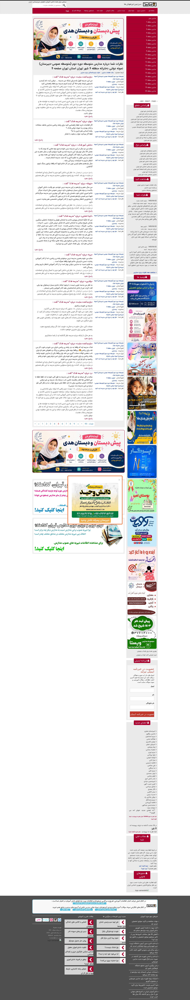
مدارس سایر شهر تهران (150, 140)
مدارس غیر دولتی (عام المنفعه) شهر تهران (145, 169)
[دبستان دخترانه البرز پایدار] (142, 325)
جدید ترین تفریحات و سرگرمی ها (114, 916)
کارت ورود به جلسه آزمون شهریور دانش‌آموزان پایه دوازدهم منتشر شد (145, 929)
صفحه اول (151, 11)
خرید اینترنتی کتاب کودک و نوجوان (146, 655)
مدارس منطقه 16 (150, 76)
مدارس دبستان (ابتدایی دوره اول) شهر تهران (144, 119)
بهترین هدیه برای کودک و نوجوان (147, 651)
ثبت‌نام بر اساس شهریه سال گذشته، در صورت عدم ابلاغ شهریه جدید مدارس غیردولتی (145, 959)
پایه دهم (65, 910)
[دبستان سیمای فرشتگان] (142, 359)
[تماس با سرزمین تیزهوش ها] (38, 919)
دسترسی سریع (141, 11)
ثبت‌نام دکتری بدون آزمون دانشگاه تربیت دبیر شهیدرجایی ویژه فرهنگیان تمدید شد (143, 944)
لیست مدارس (121, 11)
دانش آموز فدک (84, 145)
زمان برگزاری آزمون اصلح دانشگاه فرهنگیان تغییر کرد (146, 967)
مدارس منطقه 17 (150, 80)
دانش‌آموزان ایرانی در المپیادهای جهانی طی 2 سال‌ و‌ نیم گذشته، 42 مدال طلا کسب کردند (144, 994)
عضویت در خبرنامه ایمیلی (142, 714)
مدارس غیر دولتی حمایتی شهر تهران (146, 167)
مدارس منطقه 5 (151, 36)
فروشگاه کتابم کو (76, 11)
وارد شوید (144, 869)
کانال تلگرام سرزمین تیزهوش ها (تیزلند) (89, 903)
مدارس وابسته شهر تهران (149, 172)
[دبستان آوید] (142, 530)
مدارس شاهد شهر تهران (150, 164)
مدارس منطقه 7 (151, 44)
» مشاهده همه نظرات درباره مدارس (145, 272)
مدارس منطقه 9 (151, 51)
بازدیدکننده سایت (84, 77)
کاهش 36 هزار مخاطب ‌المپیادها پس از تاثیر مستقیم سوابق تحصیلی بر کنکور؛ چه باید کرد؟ (144, 937)
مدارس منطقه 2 (151, 25)
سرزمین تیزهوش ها (132, 4)
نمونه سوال (131, 11)
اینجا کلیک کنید (143, 866)
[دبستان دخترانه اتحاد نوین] (142, 564)
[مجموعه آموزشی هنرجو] (142, 598)
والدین (88, 281)
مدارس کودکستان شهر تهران (148, 111)
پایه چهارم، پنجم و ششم (106, 910)
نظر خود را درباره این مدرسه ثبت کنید (106, 92)
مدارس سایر (152, 18)
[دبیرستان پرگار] (142, 461)
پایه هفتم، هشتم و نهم (83, 910)
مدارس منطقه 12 (150, 62)
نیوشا (89, 183)
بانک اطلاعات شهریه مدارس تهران (147, 185)
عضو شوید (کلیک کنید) (135, 832)
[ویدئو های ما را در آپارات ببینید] (51, 919)
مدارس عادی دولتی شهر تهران (148, 153)
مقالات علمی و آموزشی (85, 916)
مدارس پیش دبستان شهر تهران (148, 114)
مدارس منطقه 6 (151, 40)
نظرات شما (100, 11)
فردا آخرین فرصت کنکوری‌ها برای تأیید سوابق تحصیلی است (144, 986)
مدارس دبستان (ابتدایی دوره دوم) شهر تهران (144, 122)
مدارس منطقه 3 (151, 29)
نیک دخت (144, 229)
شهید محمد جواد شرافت (140, 203)
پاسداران (114, 84)
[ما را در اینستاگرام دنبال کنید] (55, 919)
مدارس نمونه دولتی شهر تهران (148, 159)
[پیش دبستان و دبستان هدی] (78, 39)
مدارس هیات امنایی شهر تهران (148, 161)
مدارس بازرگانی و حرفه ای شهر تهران (146, 138)
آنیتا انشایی (86, 216)
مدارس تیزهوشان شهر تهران (149, 151)
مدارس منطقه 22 (150, 91)
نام (153, 694)
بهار (90, 121)
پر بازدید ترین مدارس (150, 188)
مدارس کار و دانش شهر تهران (148, 135)
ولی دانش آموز (142, 247)
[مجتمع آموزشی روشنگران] (142, 427)
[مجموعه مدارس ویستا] (142, 632)
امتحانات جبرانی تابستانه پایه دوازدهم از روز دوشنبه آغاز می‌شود (144, 973)
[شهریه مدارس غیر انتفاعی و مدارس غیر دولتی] (78, 535)
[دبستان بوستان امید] (142, 496)
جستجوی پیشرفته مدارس (149, 190)
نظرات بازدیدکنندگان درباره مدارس (90, 73)
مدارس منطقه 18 (150, 84)
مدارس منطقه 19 (150, 87)
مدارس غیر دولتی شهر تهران (149, 156)
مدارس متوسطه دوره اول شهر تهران (146, 124)
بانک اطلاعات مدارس (108, 73)
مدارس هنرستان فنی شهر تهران (148, 132)
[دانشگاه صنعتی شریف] (142, 294)
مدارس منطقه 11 (150, 58)
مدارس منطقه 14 (150, 69)
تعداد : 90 (89, 424)
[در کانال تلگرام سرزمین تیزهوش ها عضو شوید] (59, 919)
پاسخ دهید (88, 116)
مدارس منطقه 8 (151, 47)
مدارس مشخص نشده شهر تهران (147, 175)
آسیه (145, 249)
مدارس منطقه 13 (150, 65)
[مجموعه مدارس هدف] (142, 393)
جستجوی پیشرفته (89, 11)
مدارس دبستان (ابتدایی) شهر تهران (146, 117)
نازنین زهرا (144, 226)
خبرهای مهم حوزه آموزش (149, 916)
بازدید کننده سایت (141, 201)
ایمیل (152, 686)
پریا (90, 254)
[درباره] (45, 919)
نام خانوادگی (150, 703)
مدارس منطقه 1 (151, 22)
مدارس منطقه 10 (150, 55)
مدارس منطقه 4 (151, 33)
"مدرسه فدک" (64, 77)
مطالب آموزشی (110, 11)
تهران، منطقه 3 (110, 82)
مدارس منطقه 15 (150, 73)
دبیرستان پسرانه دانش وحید (95, 520)
